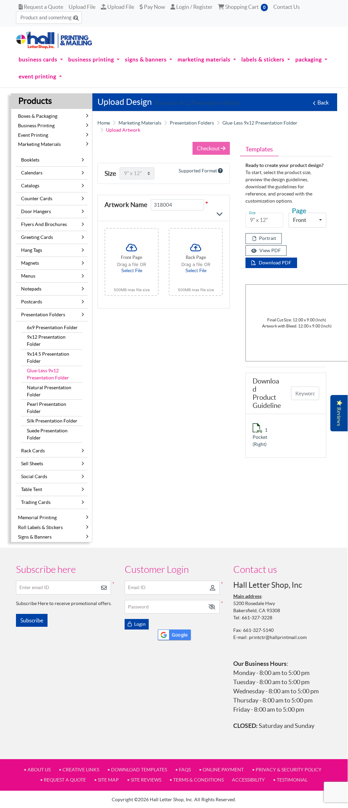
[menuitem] (41, 59)
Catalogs (30, 185)
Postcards (31, 301)
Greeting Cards (37, 237)
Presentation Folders (43, 314)
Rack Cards (33, 450)
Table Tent (31, 489)
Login (139, 624)
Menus (28, 276)
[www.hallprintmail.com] (54, 40)
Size (110, 173)
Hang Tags (31, 250)
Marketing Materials (39, 144)
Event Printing (33, 135)
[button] (212, 607)
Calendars (31, 172)
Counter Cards (36, 198)
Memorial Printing (37, 517)
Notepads (31, 289)
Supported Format (198, 170)
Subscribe (31, 620)
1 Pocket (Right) (260, 437)
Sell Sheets (32, 463)
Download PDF (275, 262)
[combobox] (307, 220)
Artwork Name (126, 204)
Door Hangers (36, 211)
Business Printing (36, 125)
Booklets (30, 160)
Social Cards (34, 476)
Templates (259, 149)
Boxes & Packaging (37, 116)
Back (323, 102)
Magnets (30, 263)
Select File (131, 270)
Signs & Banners (35, 537)
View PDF (270, 250)
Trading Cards (36, 502)
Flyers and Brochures (44, 224)
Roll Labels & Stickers (40, 527)
